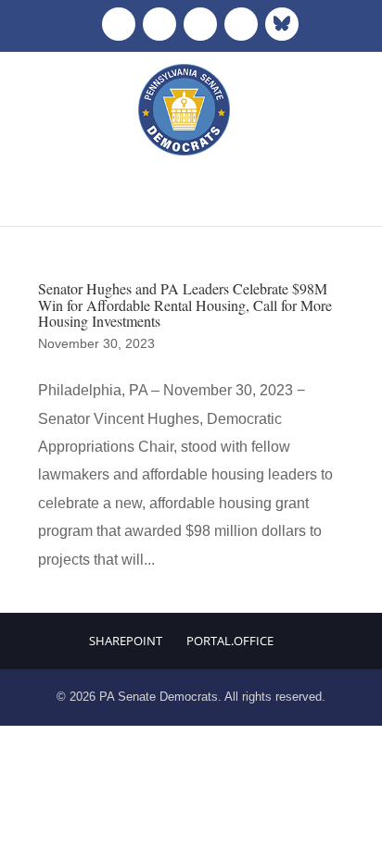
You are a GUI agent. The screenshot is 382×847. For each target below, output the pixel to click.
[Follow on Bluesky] (282, 24)
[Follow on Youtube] (241, 24)
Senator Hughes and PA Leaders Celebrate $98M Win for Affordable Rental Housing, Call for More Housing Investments (185, 304)
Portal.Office (230, 640)
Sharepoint (125, 640)
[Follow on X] (159, 24)
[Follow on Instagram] (200, 24)
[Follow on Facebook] (118, 24)
